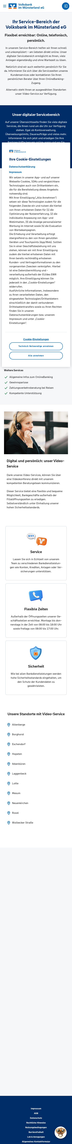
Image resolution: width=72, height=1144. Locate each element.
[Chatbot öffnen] (61, 1132)
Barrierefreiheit (36, 1132)
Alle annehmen (36, 355)
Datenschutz (36, 1118)
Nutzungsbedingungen (36, 1127)
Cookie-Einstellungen (36, 339)
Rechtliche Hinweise (36, 1122)
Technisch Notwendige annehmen (36, 346)
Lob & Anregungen (36, 1137)
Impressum (36, 1108)
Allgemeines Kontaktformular (36, 1141)
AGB (36, 1113)
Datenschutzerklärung (22, 166)
